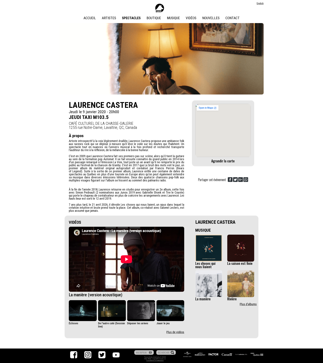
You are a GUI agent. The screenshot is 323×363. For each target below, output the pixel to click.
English (260, 3)
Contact (232, 18)
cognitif (155, 359)
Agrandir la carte (223, 160)
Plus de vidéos (175, 332)
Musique (173, 18)
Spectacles (131, 18)
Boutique (154, 18)
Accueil (89, 18)
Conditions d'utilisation (155, 360)
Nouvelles (211, 18)
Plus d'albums (248, 304)
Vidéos (191, 18)
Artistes (109, 18)
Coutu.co (162, 359)
